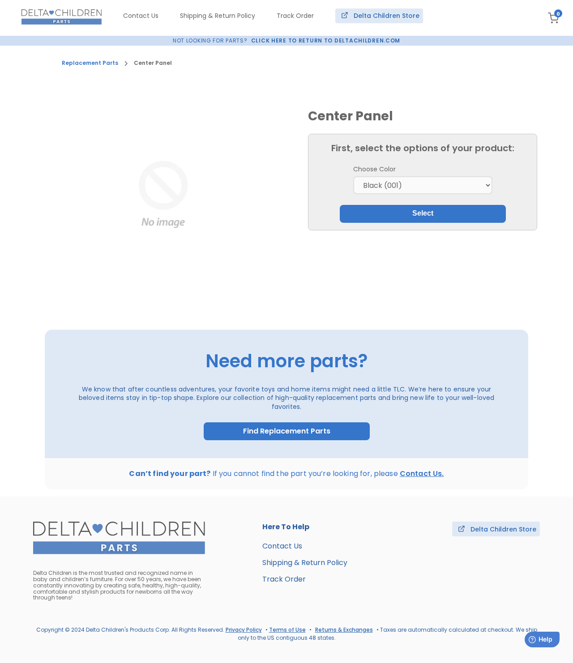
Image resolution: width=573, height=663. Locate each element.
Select (422, 213)
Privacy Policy (244, 629)
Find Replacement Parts (286, 431)
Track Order (295, 15)
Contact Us (140, 15)
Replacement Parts (90, 63)
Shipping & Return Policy (217, 15)
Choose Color (374, 169)
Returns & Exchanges (344, 629)
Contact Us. (422, 473)
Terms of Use (287, 629)
